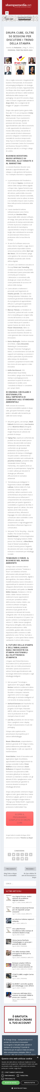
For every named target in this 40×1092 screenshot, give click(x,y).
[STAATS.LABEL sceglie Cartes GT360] (8, 975)
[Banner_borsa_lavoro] (20, 1032)
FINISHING (24, 946)
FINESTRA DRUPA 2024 (24, 50)
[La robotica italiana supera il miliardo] (8, 920)
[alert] (20, 1073)
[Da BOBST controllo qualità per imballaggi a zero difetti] (8, 985)
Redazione (17, 48)
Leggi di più (17, 1068)
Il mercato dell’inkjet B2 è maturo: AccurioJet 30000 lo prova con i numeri (22, 995)
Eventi (23, 902)
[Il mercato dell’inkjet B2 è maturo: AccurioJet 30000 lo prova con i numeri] (8, 994)
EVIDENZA (11, 50)
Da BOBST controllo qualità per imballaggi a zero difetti (23, 985)
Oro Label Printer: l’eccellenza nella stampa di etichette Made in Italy (22, 931)
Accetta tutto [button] (10, 1083)
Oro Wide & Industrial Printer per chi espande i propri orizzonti (23, 910)
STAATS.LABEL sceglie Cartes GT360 (23, 975)
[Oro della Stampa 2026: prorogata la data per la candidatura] (8, 953)
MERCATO (29, 902)
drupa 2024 (10, 103)
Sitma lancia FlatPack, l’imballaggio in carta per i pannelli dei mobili (22, 942)
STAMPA (30, 969)
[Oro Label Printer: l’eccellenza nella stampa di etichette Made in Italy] (8, 930)
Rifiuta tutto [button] (29, 1083)
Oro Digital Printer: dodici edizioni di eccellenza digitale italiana (21, 898)
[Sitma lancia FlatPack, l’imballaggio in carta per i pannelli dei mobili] (8, 941)
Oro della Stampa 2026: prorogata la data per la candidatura (21, 953)
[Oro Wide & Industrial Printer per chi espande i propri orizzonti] (8, 909)
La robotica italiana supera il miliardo (23, 920)
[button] (20, 1088)
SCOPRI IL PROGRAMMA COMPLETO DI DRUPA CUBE (20, 818)
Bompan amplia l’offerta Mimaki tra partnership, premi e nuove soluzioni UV (22, 965)
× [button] (37, 1057)
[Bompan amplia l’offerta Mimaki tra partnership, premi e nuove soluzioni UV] (8, 964)
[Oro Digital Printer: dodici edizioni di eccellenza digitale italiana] (8, 898)
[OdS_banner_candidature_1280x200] (20, 21)
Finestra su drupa (27, 838)
